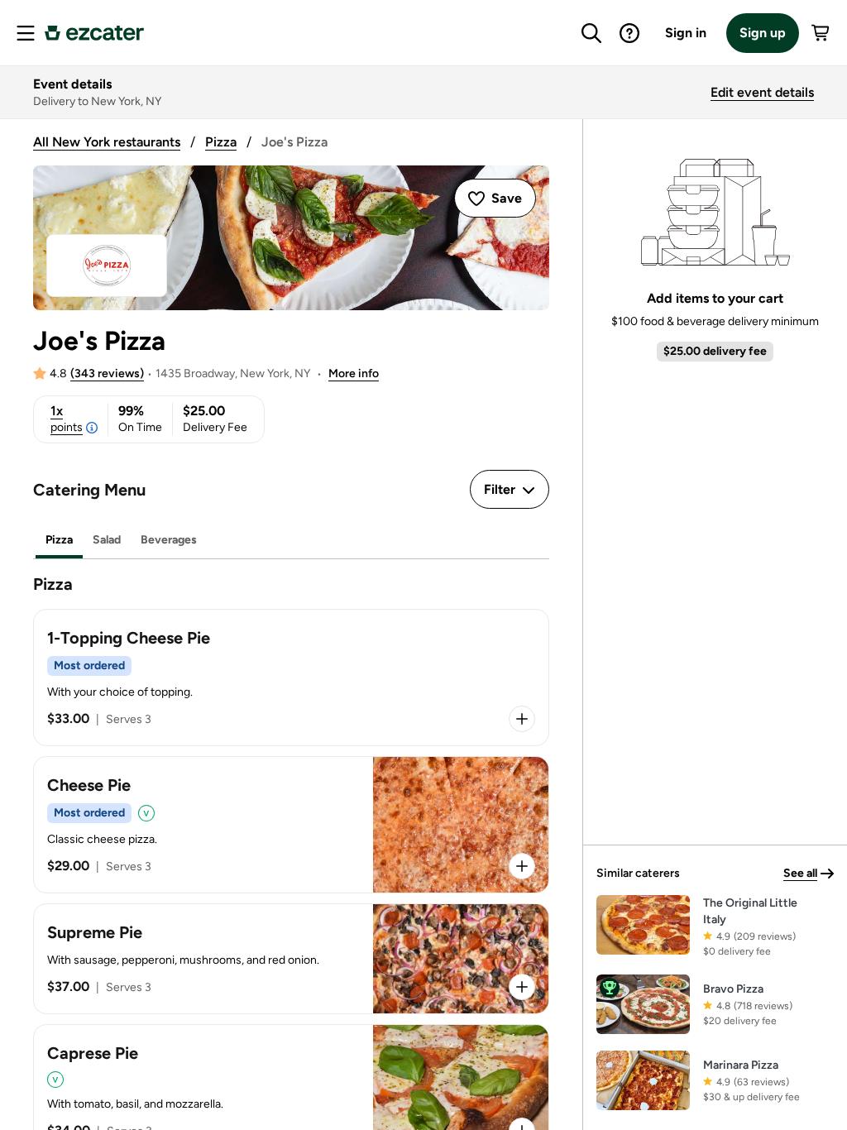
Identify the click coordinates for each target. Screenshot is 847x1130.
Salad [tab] (107, 540)
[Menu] (25, 33)
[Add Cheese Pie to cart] (522, 866)
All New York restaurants (106, 142)
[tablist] (291, 540)
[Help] (629, 33)
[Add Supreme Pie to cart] (522, 987)
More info (353, 373)
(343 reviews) (107, 373)
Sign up (762, 33)
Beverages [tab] (169, 540)
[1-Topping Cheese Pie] (291, 677)
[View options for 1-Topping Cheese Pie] (522, 719)
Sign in (685, 33)
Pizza (221, 142)
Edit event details (762, 92)
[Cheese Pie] (291, 825)
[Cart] (821, 33)
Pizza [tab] (59, 540)
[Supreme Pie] (291, 958)
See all (800, 873)
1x (66, 418)
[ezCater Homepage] (94, 33)
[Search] (591, 33)
